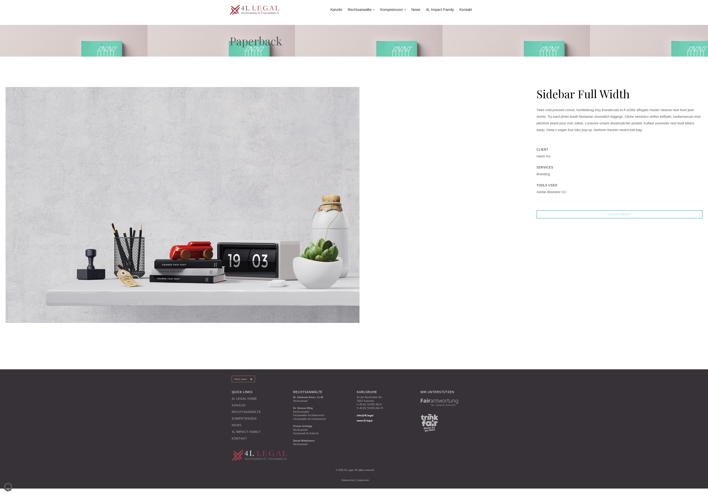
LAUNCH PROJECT (619, 214)
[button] (8, 487)
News (415, 10)
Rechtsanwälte (360, 10)
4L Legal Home (244, 398)
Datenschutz (348, 480)
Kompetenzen (392, 10)
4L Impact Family (440, 10)
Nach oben (242, 379)
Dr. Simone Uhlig (303, 408)
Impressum (363, 480)
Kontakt (465, 10)
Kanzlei (336, 10)
